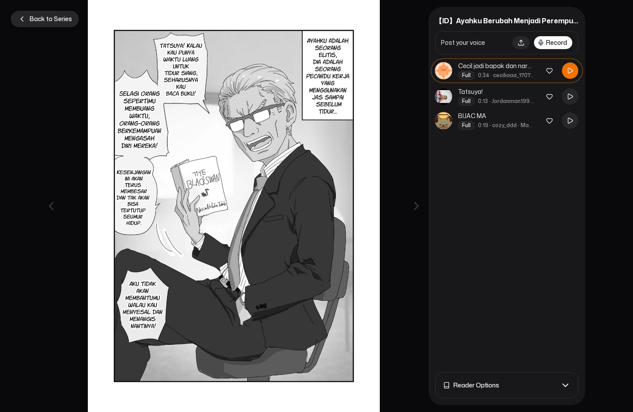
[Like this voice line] (549, 70)
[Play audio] (570, 70)
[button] (521, 43)
